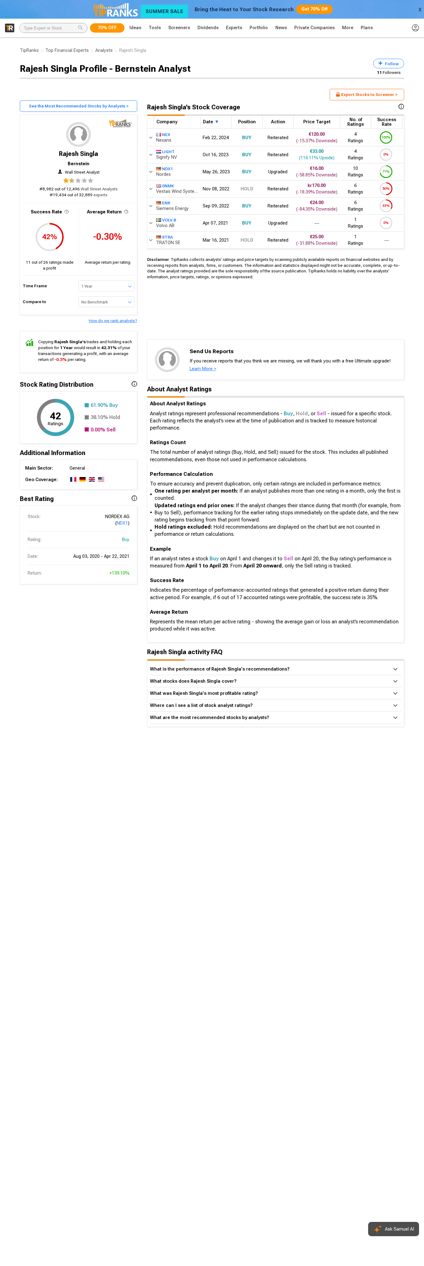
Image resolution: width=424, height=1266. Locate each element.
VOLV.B (169, 219)
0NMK (168, 185)
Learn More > (203, 368)
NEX (166, 134)
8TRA (167, 236)
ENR (166, 202)
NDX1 (122, 523)
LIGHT (168, 151)
